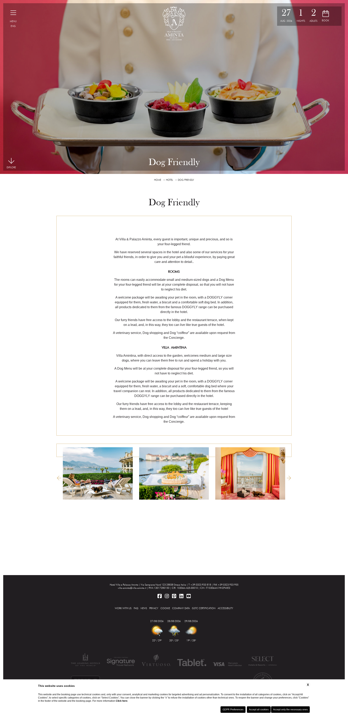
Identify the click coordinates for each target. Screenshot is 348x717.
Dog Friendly (186, 179)
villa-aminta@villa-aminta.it (132, 587)
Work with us (123, 608)
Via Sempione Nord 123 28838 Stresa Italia (163, 584)
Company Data (181, 608)
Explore (11, 167)
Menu (13, 21)
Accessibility (225, 608)
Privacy (153, 608)
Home (157, 179)
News (144, 608)
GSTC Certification (203, 608)
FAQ (136, 608)
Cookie (165, 608)
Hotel (169, 179)
